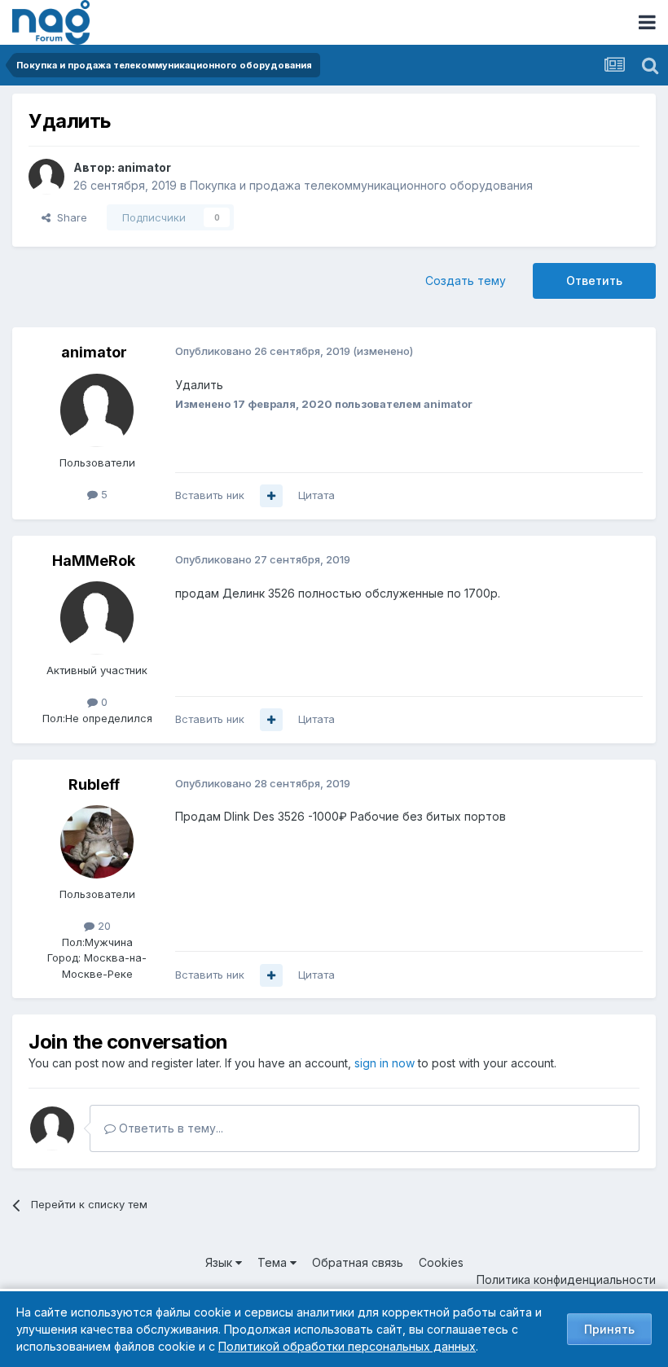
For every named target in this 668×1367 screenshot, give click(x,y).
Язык (220, 1262)
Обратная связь (357, 1262)
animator (144, 167)
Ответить (594, 280)
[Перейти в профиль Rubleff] (97, 841)
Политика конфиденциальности (566, 1279)
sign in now (384, 1063)
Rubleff (94, 784)
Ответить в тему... (169, 1128)
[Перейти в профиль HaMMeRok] (97, 618)
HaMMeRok (93, 560)
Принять (609, 1329)
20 (102, 925)
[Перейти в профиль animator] (46, 177)
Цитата (316, 495)
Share (69, 217)
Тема (273, 1262)
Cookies (441, 1262)
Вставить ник (209, 495)
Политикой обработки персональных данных (347, 1346)
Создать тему (465, 280)
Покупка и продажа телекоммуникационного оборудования (361, 185)
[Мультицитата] (271, 495)
